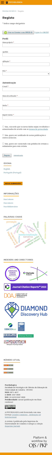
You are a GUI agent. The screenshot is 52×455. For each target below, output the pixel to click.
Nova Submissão (13, 183)
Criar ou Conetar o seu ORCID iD (19, 32)
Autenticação (18, 155)
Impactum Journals (12, 426)
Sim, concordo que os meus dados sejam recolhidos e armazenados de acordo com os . (26, 128)
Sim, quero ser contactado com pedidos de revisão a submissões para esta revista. (25, 145)
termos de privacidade (38, 129)
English (7, 169)
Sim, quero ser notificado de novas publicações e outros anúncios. (24, 136)
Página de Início (9, 11)
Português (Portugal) (12, 172)
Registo (7, 155)
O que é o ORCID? (41, 32)
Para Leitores (8, 199)
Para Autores (8, 203)
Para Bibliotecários (11, 206)
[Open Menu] (2, 2)
